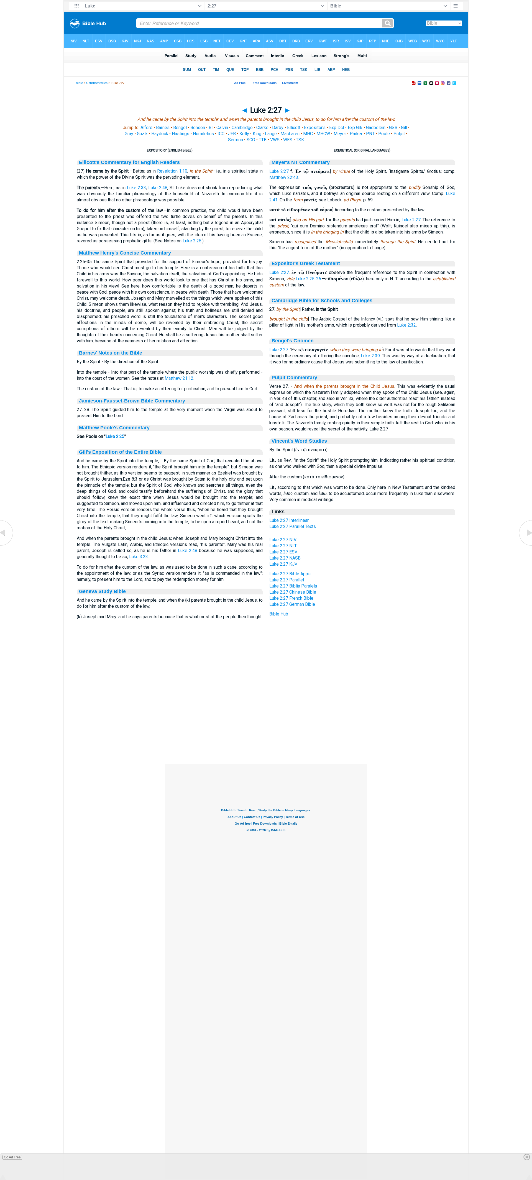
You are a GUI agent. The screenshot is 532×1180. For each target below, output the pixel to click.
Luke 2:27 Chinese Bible (292, 592)
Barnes (163, 127)
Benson (197, 127)
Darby (277, 127)
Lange (271, 133)
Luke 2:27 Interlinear (289, 520)
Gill (404, 127)
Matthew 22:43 (283, 177)
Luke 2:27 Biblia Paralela (293, 586)
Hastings (180, 133)
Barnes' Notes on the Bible (110, 353)
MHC (308, 133)
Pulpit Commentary (294, 377)
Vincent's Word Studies (299, 441)
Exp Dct (336, 127)
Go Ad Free (12, 1157)
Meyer (340, 133)
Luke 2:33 (136, 187)
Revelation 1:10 (172, 171)
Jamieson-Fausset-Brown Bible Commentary (132, 401)
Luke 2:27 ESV (283, 552)
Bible (79, 83)
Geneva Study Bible (102, 591)
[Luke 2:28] (525, 545)
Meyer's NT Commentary (301, 162)
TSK (300, 139)
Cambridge (242, 127)
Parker (356, 133)
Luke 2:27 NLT (283, 545)
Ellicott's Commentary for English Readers (129, 162)
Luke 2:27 (279, 171)
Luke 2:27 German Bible (292, 604)
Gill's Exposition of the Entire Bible (120, 452)
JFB (232, 133)
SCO (251, 139)
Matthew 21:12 (179, 378)
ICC (221, 133)
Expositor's (315, 127)
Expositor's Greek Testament (306, 263)
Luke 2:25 (192, 240)
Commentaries (97, 83)
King (257, 133)
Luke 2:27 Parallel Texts (292, 526)
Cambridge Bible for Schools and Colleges (322, 300)
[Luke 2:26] (7, 545)
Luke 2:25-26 (308, 278)
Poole (384, 133)
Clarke (262, 127)
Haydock (159, 133)
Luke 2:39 (370, 355)
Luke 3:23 (138, 556)
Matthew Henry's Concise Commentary (125, 253)
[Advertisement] (266, 730)
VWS (275, 139)
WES (287, 139)
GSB (393, 127)
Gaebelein (375, 127)
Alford (146, 127)
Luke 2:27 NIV (282, 539)
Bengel (180, 127)
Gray (129, 133)
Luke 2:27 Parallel (286, 580)
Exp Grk (355, 127)
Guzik (142, 133)
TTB (263, 139)
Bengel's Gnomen (293, 340)
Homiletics (203, 133)
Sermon (235, 139)
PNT (370, 133)
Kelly (244, 133)
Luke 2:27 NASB (285, 558)
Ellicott (293, 127)
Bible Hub (278, 614)
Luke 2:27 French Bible (291, 598)
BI (211, 127)
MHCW (323, 133)
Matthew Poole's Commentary (114, 427)
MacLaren (290, 133)
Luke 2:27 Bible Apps (290, 573)
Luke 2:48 (157, 187)
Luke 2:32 (406, 325)
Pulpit (399, 133)
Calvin (222, 127)
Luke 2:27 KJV (283, 564)
